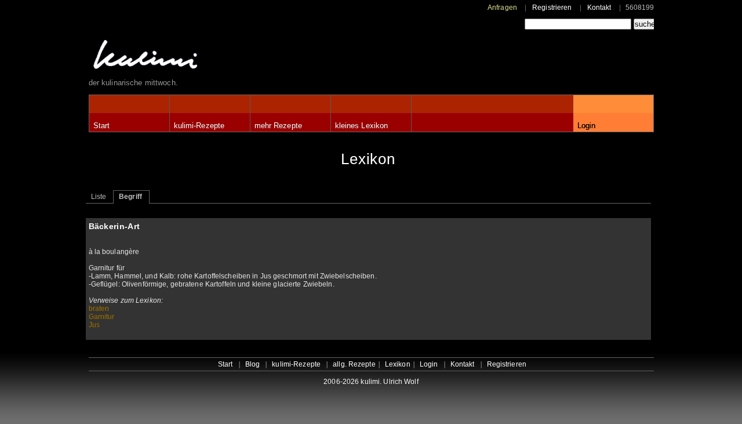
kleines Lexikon (361, 125)
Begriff (130, 197)
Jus (94, 325)
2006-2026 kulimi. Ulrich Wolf (370, 382)
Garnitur (102, 317)
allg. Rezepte (354, 364)
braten (99, 309)
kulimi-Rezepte (199, 125)
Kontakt (599, 7)
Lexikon (397, 364)
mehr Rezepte (278, 125)
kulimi (199, 57)
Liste (99, 197)
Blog (252, 364)
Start (101, 125)
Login (586, 125)
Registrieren (552, 7)
